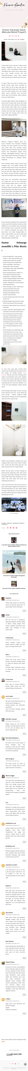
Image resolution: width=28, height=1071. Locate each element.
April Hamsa (9, 912)
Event (4, 523)
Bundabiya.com (10, 846)
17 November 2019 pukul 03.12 (12, 656)
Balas (24, 610)
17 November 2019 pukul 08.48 (13, 740)
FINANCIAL (9, 523)
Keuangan (15, 523)
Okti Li (8, 654)
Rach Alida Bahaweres (12, 738)
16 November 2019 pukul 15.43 (12, 617)
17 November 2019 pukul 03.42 (13, 681)
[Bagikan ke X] (10, 528)
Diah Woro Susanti (11, 719)
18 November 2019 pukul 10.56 (12, 914)
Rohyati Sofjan (10, 962)
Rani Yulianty (9, 941)
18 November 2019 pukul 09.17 (13, 867)
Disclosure (14, 1068)
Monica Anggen (10, 775)
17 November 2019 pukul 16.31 (12, 777)
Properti (21, 523)
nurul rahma (9, 696)
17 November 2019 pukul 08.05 (13, 721)
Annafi (7, 615)
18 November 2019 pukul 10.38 (12, 888)
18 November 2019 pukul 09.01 (13, 825)
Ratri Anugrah (10, 759)
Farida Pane (9, 679)
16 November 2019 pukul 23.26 (13, 639)
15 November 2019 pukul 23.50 (13, 600)
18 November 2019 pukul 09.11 (12, 848)
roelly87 (8, 999)
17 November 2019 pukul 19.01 (12, 804)
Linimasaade (9, 638)
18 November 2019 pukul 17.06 (13, 943)
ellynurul (8, 886)
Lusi (7, 802)
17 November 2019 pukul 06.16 (13, 698)
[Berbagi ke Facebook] (7, 528)
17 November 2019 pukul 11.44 (12, 760)
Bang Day (8, 598)
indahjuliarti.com (11, 823)
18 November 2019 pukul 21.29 (12, 964)
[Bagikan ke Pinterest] (13, 528)
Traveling (21, 39)
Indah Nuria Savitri (11, 865)
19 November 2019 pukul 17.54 (12, 1001)
